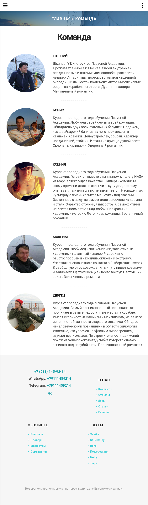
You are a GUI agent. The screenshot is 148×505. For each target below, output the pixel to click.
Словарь (36, 440)
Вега (93, 445)
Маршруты (38, 445)
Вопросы (36, 434)
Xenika (94, 434)
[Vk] (50, 393)
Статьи (103, 406)
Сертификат (39, 451)
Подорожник (99, 451)
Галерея (104, 412)
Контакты (105, 389)
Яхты (101, 400)
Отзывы (104, 394)
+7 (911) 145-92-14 (50, 371)
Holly (93, 457)
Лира (93, 463)
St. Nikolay (97, 440)
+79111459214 (59, 378)
